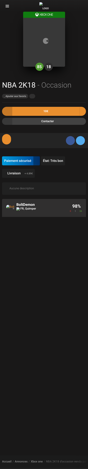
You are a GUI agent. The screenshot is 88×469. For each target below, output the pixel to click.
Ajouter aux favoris (15, 96)
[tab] (6, 139)
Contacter (47, 121)
